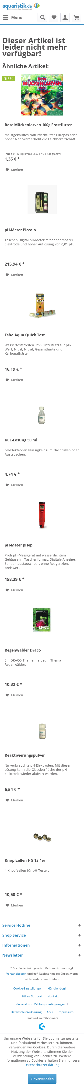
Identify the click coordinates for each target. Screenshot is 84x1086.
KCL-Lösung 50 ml (21, 440)
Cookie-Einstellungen (27, 988)
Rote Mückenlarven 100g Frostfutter (38, 124)
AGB (49, 1012)
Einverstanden (42, 1078)
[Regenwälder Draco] (42, 620)
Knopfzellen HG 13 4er (25, 860)
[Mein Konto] (65, 17)
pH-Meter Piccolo (20, 230)
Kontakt (53, 996)
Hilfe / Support (32, 996)
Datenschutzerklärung (26, 1012)
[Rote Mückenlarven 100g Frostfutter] (42, 95)
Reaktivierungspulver (25, 755)
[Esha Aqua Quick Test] (42, 305)
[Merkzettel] (53, 17)
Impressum (66, 1012)
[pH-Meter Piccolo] (42, 200)
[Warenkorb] (76, 17)
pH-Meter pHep (18, 545)
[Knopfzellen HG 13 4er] (42, 830)
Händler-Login (57, 988)
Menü (16, 17)
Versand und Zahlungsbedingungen (40, 1004)
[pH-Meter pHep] (42, 515)
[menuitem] (12, 17)
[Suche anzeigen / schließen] (42, 17)
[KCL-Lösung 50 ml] (42, 410)
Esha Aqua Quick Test (25, 335)
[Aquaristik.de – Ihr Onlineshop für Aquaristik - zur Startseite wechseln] (21, 6)
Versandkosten (16, 974)
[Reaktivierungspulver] (42, 725)
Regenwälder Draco (23, 650)
